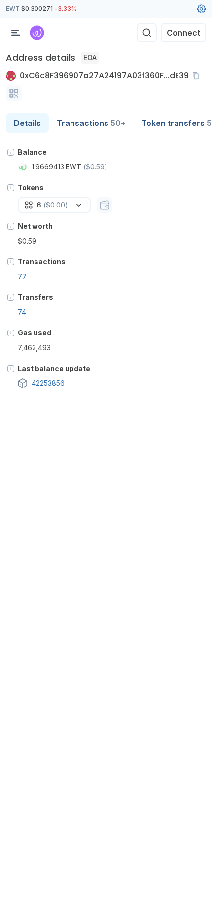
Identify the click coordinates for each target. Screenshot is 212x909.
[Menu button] (16, 32)
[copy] (198, 76)
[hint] (11, 152)
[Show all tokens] (104, 205)
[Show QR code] (14, 93)
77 (22, 276)
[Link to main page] (37, 32)
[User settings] (201, 9)
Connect (183, 33)
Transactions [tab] (91, 123)
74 (22, 312)
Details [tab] (27, 123)
